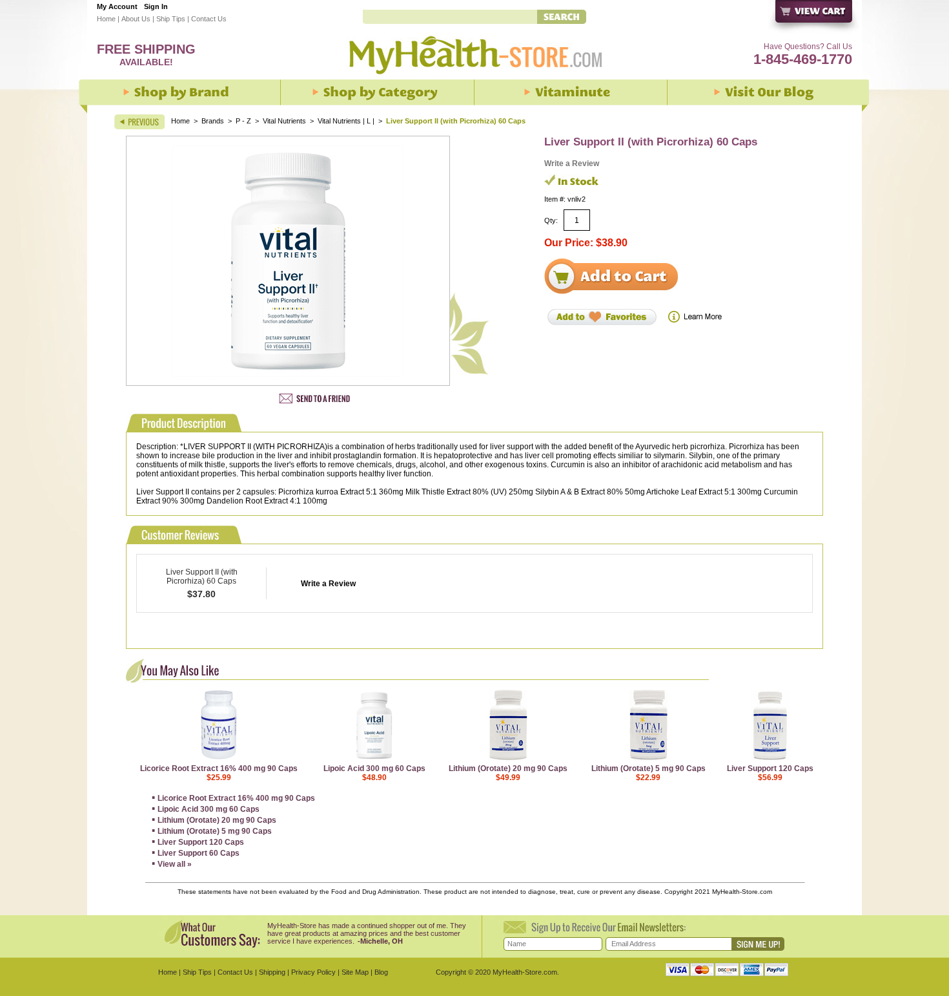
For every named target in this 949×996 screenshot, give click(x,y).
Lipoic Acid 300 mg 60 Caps (374, 768)
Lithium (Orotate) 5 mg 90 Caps (648, 768)
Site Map (355, 972)
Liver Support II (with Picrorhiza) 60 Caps (202, 576)
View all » (175, 864)
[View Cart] (814, 18)
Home (106, 19)
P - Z (243, 121)
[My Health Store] (474, 78)
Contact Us (209, 19)
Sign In (156, 6)
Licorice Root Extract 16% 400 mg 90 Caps (219, 768)
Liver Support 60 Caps (199, 853)
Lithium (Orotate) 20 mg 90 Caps (508, 768)
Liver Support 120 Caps (770, 768)
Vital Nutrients (284, 121)
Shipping (272, 972)
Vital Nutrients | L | (347, 121)
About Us (135, 19)
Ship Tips (170, 19)
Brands (212, 121)
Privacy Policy (313, 972)
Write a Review (571, 163)
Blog (381, 972)
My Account (117, 6)
